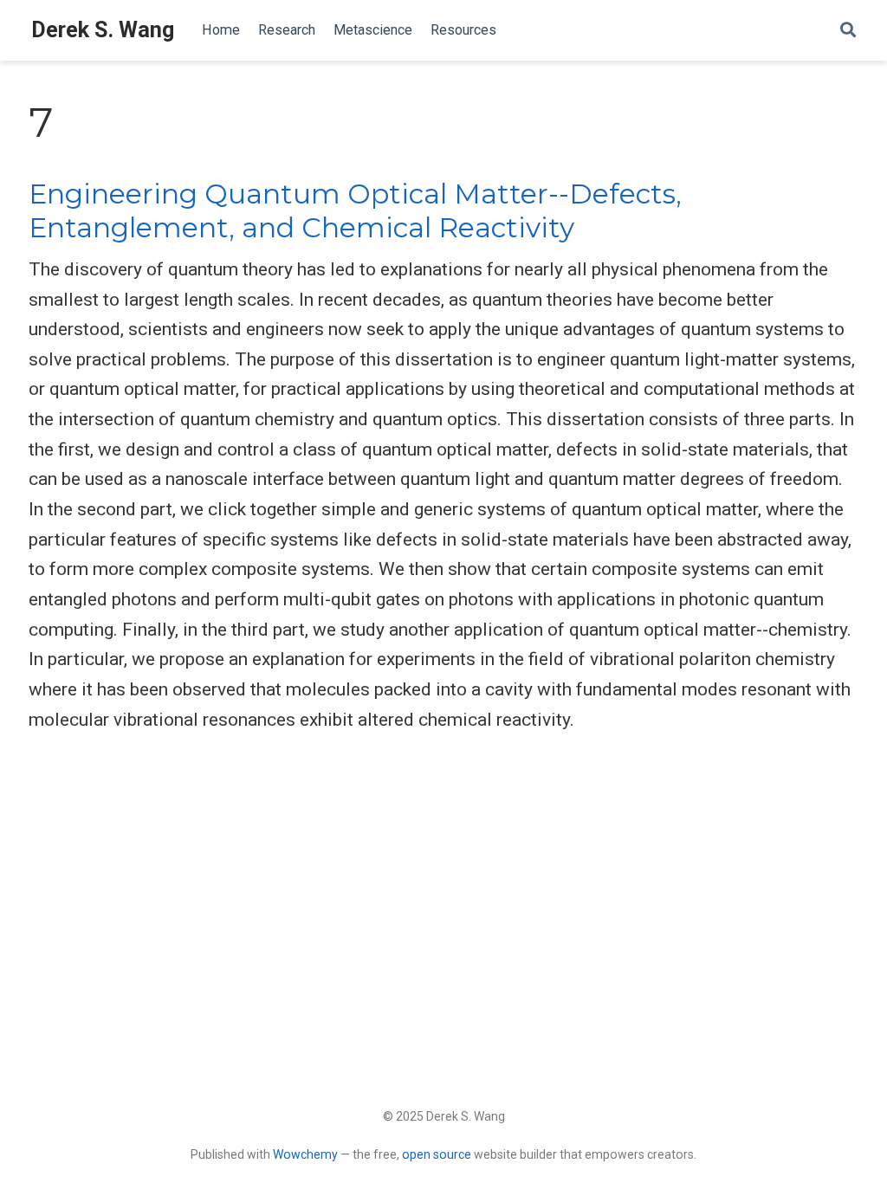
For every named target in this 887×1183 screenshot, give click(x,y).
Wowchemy (305, 1154)
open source (436, 1154)
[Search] (848, 31)
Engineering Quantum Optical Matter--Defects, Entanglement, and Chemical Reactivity (355, 211)
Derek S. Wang (102, 29)
